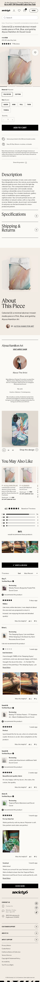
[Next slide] (36, 335)
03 (20, 86)
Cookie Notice (6, 948)
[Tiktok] (36, 912)
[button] (11, 43)
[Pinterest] (36, 908)
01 (4, 450)
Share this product (18, 162)
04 (28, 86)
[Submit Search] (4, 17)
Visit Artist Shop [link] (20, 349)
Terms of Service (7, 955)
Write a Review (25, 566)
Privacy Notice (6, 945)
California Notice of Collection (11, 952)
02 (11, 86)
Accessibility (6, 961)
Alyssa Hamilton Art (24, 326)
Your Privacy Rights (7, 965)
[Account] (14, 10)
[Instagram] (36, 903)
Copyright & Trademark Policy (11, 958)
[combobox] (20, 17)
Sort (19, 573)
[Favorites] (19, 10)
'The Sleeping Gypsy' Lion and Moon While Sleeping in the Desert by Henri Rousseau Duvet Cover (22, 636)
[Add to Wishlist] (5, 469)
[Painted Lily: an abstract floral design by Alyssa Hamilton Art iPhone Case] (20, 429)
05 (36, 86)
